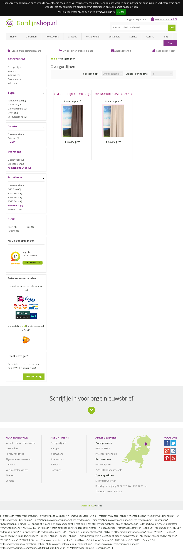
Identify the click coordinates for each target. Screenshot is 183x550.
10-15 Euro (13, 193)
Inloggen (129, 19)
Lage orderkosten (165, 50)
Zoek (172, 27)
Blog (166, 36)
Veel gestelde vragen (17, 470)
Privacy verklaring (15, 453)
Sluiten (121, 11)
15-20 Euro (13, 197)
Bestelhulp (114, 36)
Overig (11, 112)
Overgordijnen (15, 67)
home (54, 58)
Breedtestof (14, 163)
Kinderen (13, 104)
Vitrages (12, 71)
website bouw (88, 505)
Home (13, 36)
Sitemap (10, 475)
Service (133, 36)
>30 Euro (12, 209)
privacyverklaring (104, 11)
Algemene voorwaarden (18, 459)
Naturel (12, 230)
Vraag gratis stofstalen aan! (26, 50)
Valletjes (72, 36)
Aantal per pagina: (137, 73)
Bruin (10, 226)
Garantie (10, 464)
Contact (150, 36)
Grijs (28, 226)
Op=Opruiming (15, 108)
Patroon (12, 138)
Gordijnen (31, 36)
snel (24, 326)
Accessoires (52, 36)
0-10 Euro (13, 189)
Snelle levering (123, 50)
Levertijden (12, 448)
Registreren (141, 19)
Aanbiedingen (15, 100)
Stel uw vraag (34, 376)
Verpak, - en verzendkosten (21, 443)
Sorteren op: (90, 73)
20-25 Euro (13, 201)
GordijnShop (31, 23)
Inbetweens (14, 75)
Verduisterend (15, 116)
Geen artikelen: (166, 19)
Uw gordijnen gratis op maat (78, 50)
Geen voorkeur (16, 134)
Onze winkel (93, 36)
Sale (170, 43)
